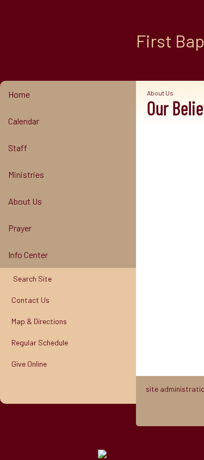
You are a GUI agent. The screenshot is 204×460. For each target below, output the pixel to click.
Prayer (20, 228)
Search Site (30, 278)
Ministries (26, 174)
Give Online (27, 363)
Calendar (23, 121)
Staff (17, 147)
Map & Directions (37, 321)
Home (19, 94)
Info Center (28, 254)
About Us (25, 201)
